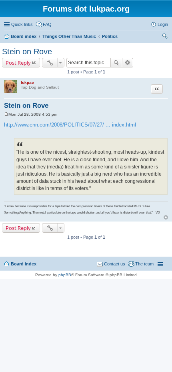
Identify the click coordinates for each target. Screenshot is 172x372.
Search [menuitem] (165, 37)
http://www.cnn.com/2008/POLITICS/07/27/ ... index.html (70, 125)
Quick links (22, 24)
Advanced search (127, 62)
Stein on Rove (27, 51)
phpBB (64, 275)
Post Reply (18, 62)
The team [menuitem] (144, 263)
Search (116, 62)
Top (166, 217)
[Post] (6, 114)
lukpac (27, 82)
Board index (23, 263)
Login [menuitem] (163, 24)
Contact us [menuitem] (114, 263)
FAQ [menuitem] (47, 24)
